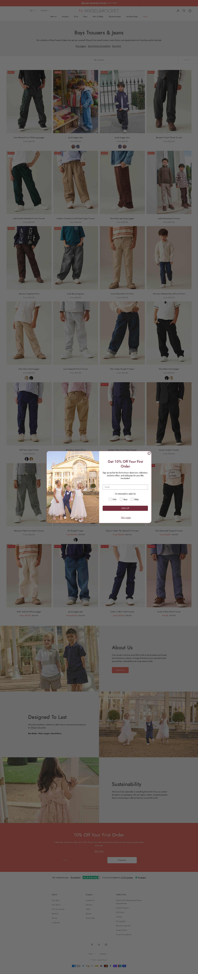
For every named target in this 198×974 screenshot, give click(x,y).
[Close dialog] (149, 453)
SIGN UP (125, 508)
